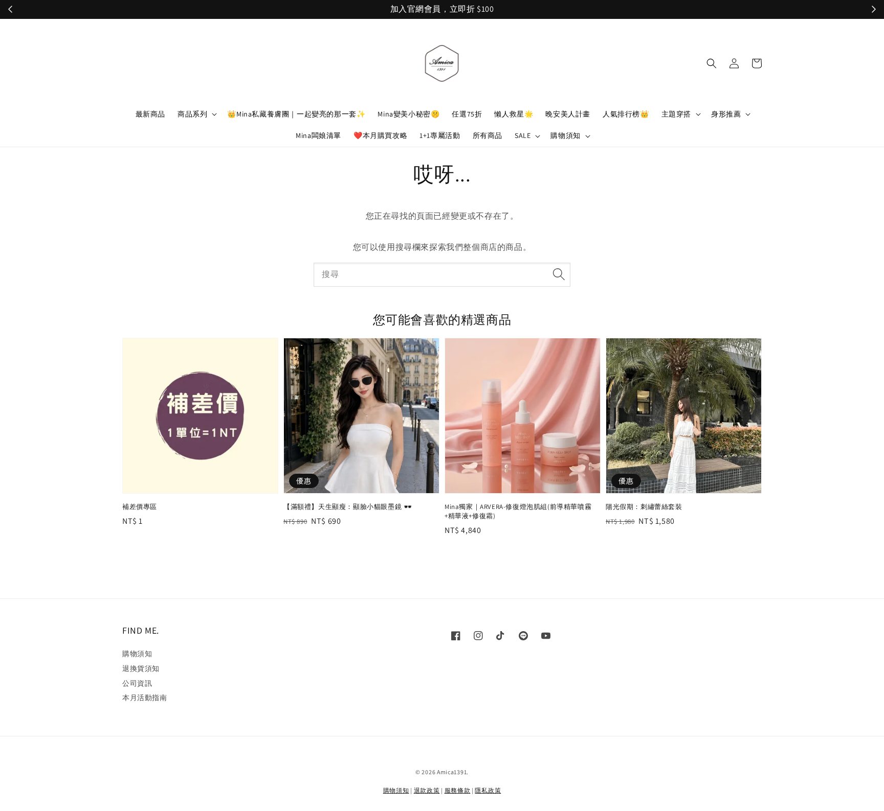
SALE (523, 135)
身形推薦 (726, 114)
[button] (711, 63)
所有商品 (487, 135)
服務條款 (458, 790)
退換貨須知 (141, 668)
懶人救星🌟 (513, 114)
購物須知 (565, 135)
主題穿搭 (676, 114)
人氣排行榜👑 (626, 114)
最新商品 (150, 114)
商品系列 (192, 114)
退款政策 (427, 790)
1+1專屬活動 (439, 135)
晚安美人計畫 (567, 114)
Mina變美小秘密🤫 (408, 114)
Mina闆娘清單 (318, 135)
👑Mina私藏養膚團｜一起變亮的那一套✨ (296, 114)
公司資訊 (137, 683)
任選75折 (467, 114)
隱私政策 (488, 790)
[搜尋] (558, 274)
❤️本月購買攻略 (380, 135)
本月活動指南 (144, 697)
